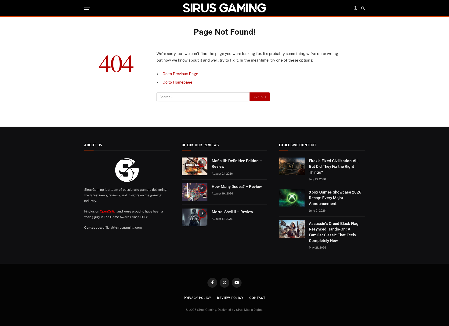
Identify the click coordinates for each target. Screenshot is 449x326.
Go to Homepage (177, 82)
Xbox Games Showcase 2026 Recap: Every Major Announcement (335, 198)
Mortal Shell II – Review (232, 211)
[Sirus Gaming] (224, 7)
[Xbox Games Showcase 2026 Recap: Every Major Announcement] (292, 198)
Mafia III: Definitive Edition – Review (237, 163)
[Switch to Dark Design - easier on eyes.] (355, 8)
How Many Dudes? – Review (237, 186)
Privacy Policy (197, 298)
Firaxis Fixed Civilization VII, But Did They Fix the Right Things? (333, 166)
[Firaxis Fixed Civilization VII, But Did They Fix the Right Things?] (292, 166)
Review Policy (230, 298)
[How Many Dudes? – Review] (194, 192)
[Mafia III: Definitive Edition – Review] (194, 166)
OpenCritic (108, 211)
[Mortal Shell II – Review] (194, 217)
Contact (257, 298)
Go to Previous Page (180, 73)
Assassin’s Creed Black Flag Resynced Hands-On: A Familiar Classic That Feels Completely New (333, 232)
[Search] (362, 8)
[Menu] (87, 8)
